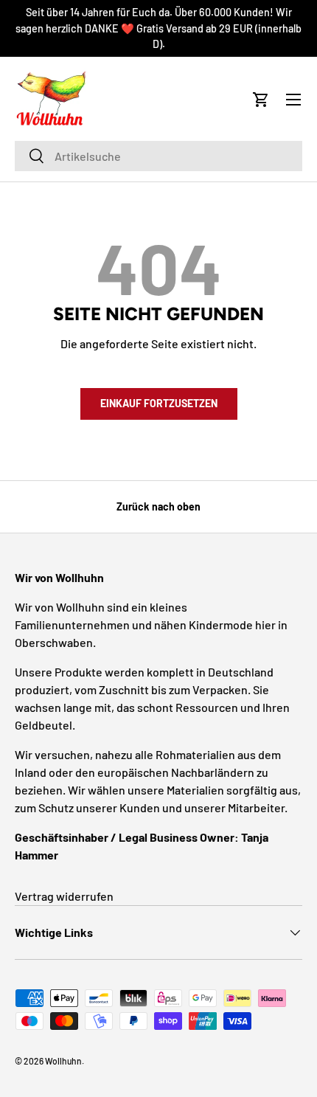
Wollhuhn (63, 1061)
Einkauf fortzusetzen (158, 403)
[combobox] (158, 156)
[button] (261, 99)
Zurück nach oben (158, 506)
